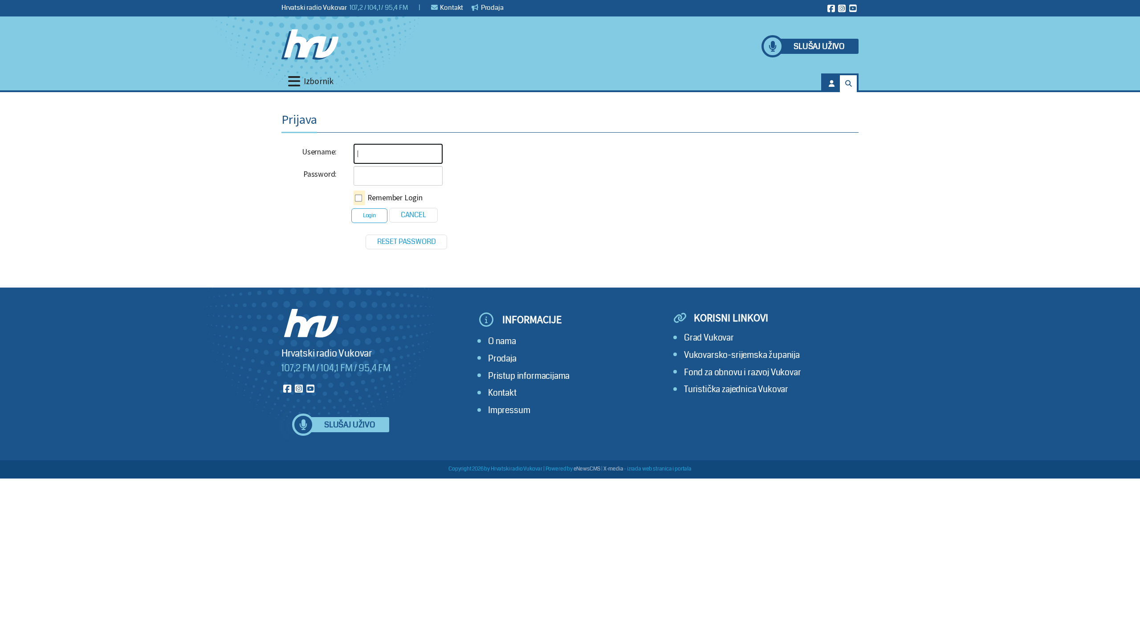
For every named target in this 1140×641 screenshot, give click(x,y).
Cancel (413, 215)
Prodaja (492, 7)
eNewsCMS (587, 469)
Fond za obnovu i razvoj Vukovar (742, 372)
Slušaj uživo (819, 46)
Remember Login (395, 198)
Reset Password (406, 241)
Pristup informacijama (529, 376)
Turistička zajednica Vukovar (736, 389)
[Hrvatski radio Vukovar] (309, 44)
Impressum (509, 410)
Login (369, 215)
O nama (502, 341)
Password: (320, 174)
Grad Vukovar (709, 338)
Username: (319, 152)
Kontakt (451, 7)
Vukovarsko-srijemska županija (742, 355)
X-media (613, 469)
